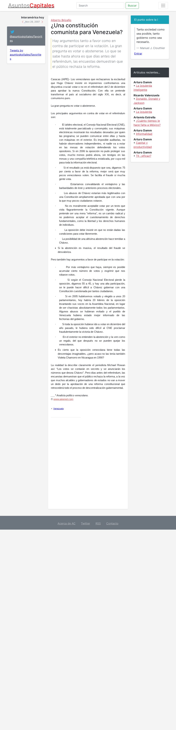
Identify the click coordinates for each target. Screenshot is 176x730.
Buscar (132, 5)
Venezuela (58, 408)
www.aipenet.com (63, 399)
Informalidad (144, 134)
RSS (98, 523)
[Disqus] (88, 463)
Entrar (138, 53)
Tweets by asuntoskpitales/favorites (25, 54)
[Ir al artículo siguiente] (42, 21)
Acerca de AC (66, 523)
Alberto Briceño (61, 20)
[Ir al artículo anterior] (23, 21)
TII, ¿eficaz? (143, 156)
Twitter (85, 523)
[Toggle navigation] (163, 5)
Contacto (112, 523)
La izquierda (144, 112)
